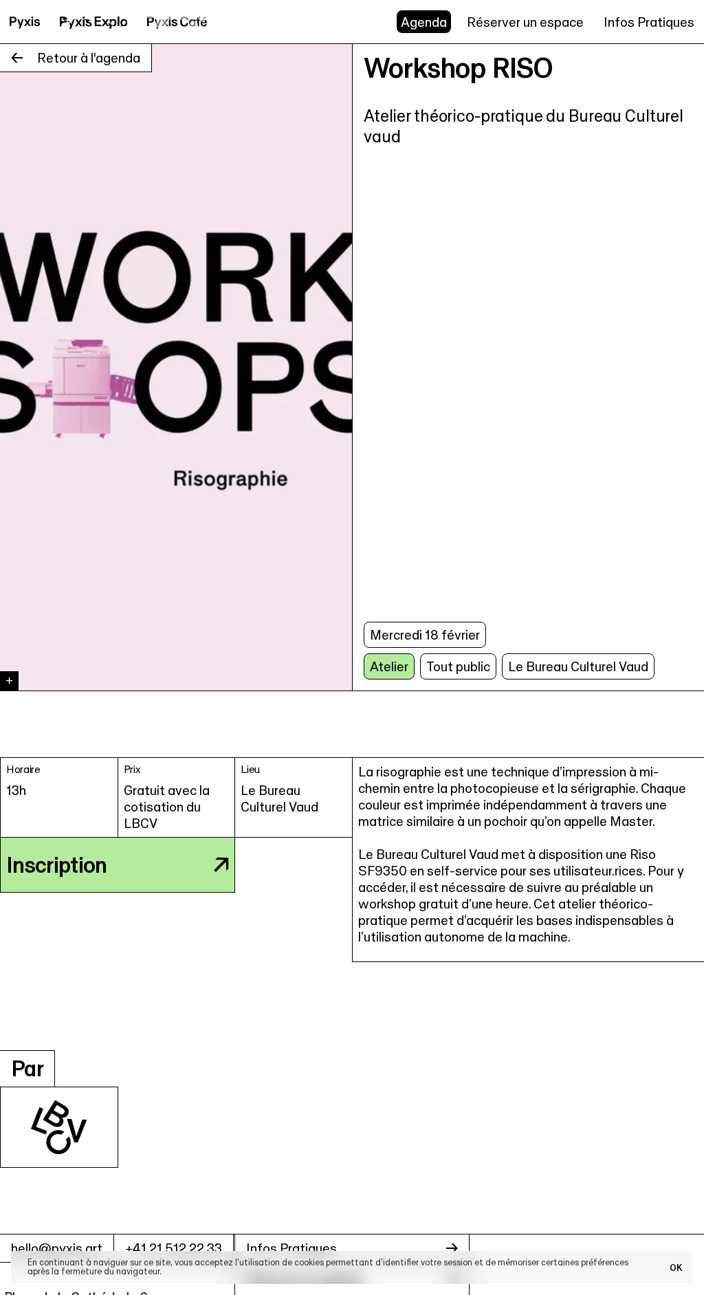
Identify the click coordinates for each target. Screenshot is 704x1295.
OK (676, 1267)
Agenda (424, 22)
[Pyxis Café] (177, 21)
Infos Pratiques (649, 22)
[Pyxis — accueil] (25, 21)
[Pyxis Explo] (94, 21)
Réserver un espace (525, 22)
